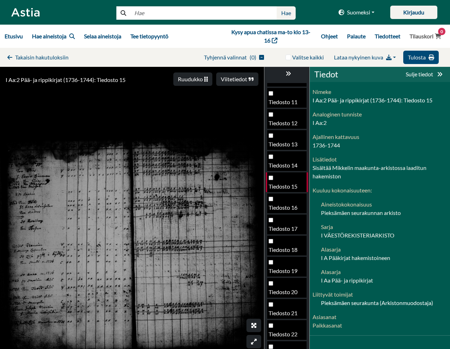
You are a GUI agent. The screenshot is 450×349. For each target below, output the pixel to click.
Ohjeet (329, 36)
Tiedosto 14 (283, 165)
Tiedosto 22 (283, 334)
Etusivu (14, 36)
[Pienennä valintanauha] (286, 73)
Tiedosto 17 (283, 228)
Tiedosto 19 (283, 270)
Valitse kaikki (308, 57)
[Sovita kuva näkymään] (253, 341)
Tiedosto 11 (283, 102)
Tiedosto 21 (283, 313)
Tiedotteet (387, 36)
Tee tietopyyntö (149, 36)
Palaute (356, 36)
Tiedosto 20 (283, 291)
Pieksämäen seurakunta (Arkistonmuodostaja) (377, 302)
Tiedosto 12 (283, 123)
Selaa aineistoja (102, 36)
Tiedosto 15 (283, 186)
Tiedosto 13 (283, 144)
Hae (286, 12)
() (230, 57)
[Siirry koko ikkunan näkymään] (253, 325)
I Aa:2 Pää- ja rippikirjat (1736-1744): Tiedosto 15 (66, 79)
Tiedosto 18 (283, 249)
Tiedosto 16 (283, 207)
